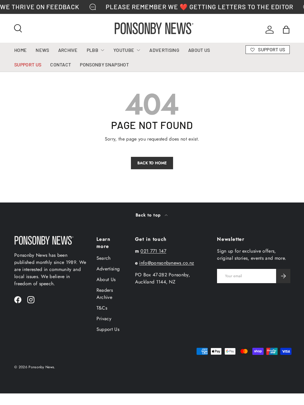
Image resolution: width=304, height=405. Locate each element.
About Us (106, 279)
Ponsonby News (41, 367)
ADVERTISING (164, 50)
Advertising (108, 268)
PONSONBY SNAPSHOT (104, 64)
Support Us (107, 329)
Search (103, 258)
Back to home (152, 163)
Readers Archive (104, 294)
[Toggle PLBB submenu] (102, 50)
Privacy (103, 318)
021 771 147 (153, 251)
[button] (286, 29)
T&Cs (101, 307)
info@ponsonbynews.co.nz (166, 262)
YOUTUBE (123, 50)
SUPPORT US (27, 64)
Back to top (149, 215)
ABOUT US (199, 50)
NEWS (42, 50)
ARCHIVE (68, 50)
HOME (20, 50)
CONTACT (60, 64)
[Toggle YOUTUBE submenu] (138, 50)
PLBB (92, 50)
